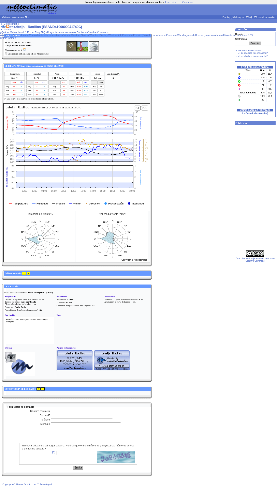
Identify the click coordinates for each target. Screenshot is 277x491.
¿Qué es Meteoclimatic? (13, 32)
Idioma (7, 29)
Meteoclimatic (11, 23)
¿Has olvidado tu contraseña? (253, 53)
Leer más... (171, 2)
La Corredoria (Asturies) (255, 113)
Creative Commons (97, 32)
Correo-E (45, 415)
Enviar (78, 467)
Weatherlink (114, 35)
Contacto (82, 32)
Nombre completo (40, 411)
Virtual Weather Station (76, 35)
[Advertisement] (199, 10)
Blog (37, 32)
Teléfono (45, 419)
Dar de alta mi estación (249, 50)
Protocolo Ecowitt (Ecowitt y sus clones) (143, 35)
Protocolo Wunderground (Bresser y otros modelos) (194, 35)
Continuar (187, 2)
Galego (12, 38)
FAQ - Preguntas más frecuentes (58, 32)
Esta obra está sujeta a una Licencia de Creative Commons (255, 259)
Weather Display (98, 35)
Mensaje (45, 424)
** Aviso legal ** (45, 484)
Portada (7, 21)
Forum (30, 32)
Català (3, 38)
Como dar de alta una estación (46, 35)
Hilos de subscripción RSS (238, 35)
